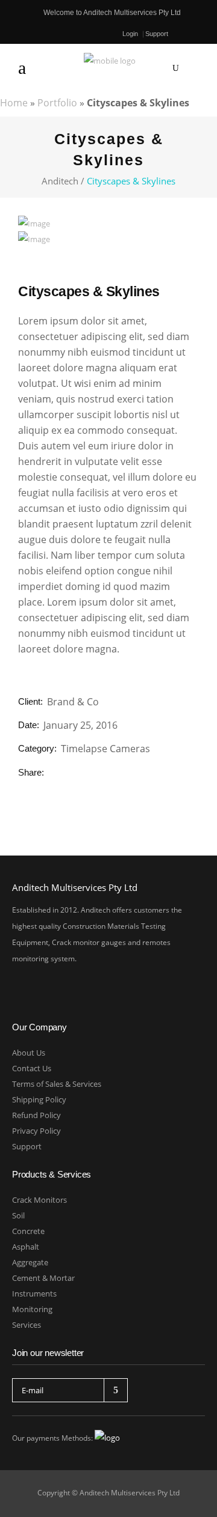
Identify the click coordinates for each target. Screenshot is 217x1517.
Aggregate (30, 1262)
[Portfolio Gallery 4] (34, 223)
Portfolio (57, 102)
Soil (18, 1215)
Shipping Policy (39, 1099)
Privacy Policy (36, 1130)
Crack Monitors (39, 1199)
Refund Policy (36, 1115)
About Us (28, 1052)
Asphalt (25, 1246)
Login (130, 34)
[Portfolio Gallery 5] (34, 239)
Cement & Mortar (43, 1277)
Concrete (28, 1231)
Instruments (34, 1293)
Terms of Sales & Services (56, 1083)
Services (26, 1324)
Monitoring (32, 1309)
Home (14, 102)
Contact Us (31, 1068)
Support (156, 33)
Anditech (60, 181)
